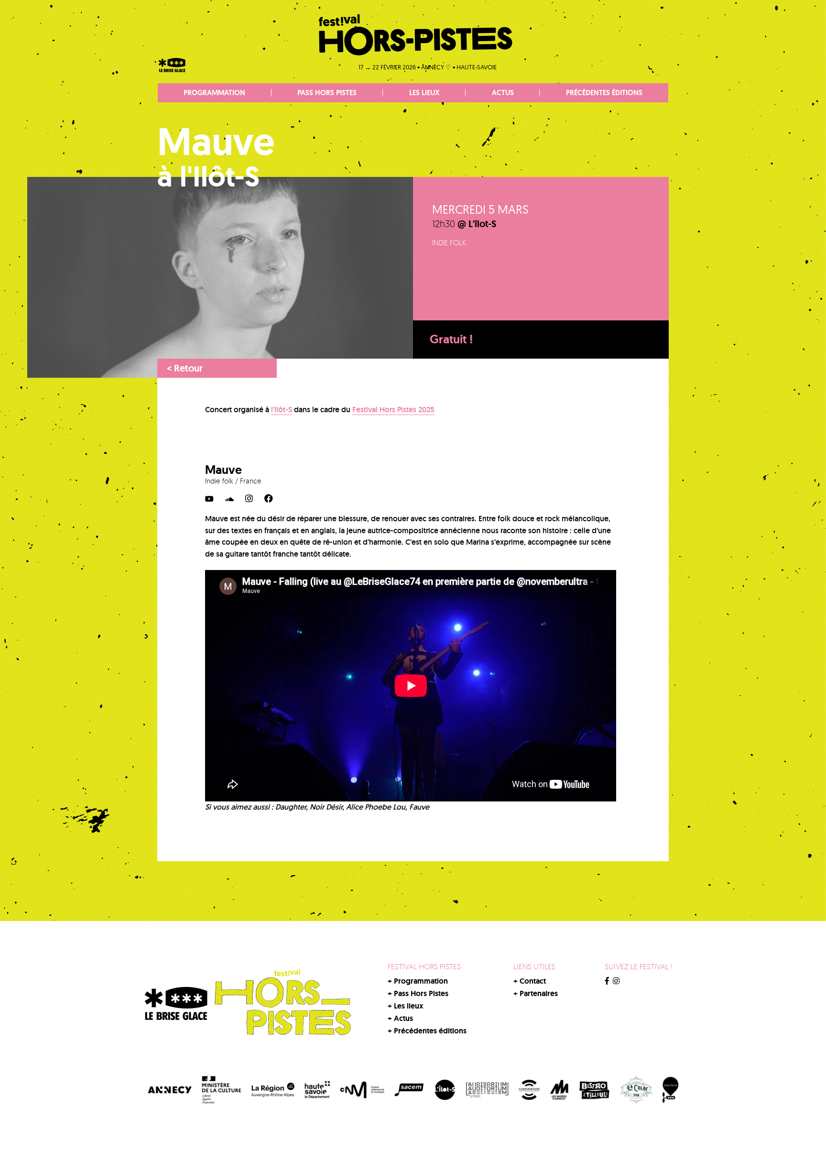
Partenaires (539, 993)
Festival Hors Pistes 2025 (393, 410)
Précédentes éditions (604, 93)
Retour (185, 368)
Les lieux (424, 93)
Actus (503, 93)
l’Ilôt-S (281, 410)
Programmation (214, 93)
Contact (533, 981)
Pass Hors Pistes (327, 93)
